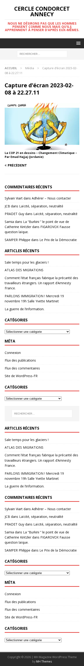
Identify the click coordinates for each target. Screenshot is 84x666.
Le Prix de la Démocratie (58, 240)
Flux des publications (20, 360)
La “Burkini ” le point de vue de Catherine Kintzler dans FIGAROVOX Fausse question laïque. (37, 226)
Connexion (13, 352)
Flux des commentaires (22, 368)
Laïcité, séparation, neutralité (41, 206)
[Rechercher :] (42, 54)
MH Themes (44, 661)
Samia (9, 221)
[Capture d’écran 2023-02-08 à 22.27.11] (42, 147)
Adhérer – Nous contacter (51, 198)
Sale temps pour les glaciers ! (27, 262)
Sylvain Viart (14, 198)
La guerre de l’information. (24, 309)
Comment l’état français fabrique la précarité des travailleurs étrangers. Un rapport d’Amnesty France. (41, 283)
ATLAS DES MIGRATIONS (24, 270)
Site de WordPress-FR (21, 376)
